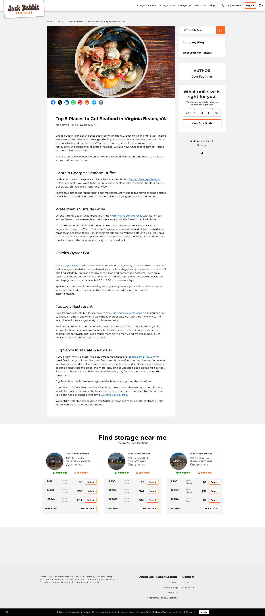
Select (90, 482)
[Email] (101, 102)
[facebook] (202, 153)
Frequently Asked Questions (162, 597)
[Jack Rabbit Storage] (24, 9)
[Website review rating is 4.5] (183, 472)
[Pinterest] (80, 102)
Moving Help (171, 587)
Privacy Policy (152, 612)
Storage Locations (146, 5)
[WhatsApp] (73, 102)
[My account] (261, 5)
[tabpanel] (202, 52)
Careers (173, 582)
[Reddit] (87, 102)
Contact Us (188, 587)
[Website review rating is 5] (60, 472)
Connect (188, 577)
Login (185, 582)
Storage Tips (185, 5)
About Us (173, 592)
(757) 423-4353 (138, 464)
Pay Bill (250, 5)
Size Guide (200, 5)
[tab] (202, 52)
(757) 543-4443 (200, 464)
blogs (61, 21)
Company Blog (193, 42)
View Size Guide (202, 123)
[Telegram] (94, 102)
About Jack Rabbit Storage (158, 577)
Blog (212, 5)
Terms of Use (169, 612)
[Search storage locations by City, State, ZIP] (220, 30)
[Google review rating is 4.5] (81, 472)
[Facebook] (53, 102)
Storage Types (167, 5)
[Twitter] (60, 102)
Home (50, 21)
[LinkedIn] (66, 102)
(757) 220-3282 (76, 464)
